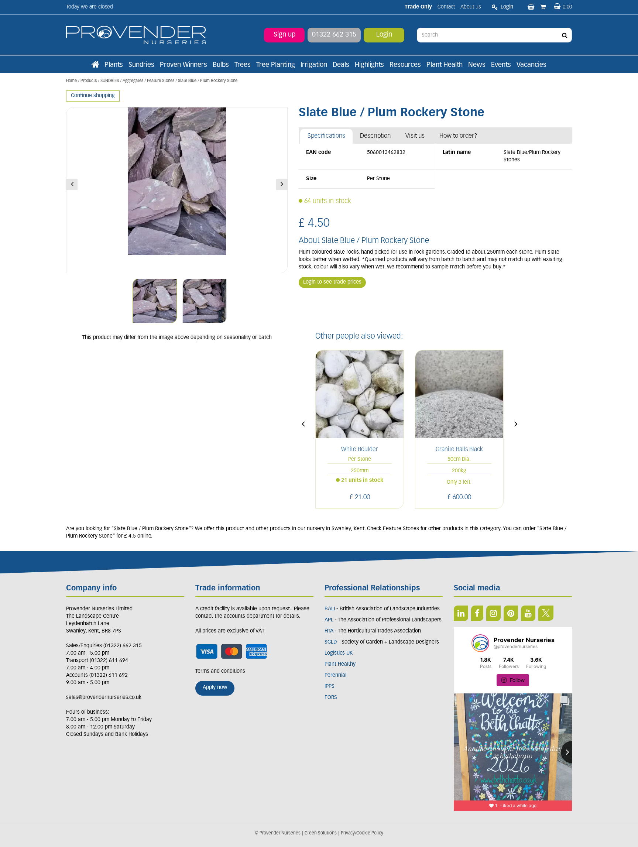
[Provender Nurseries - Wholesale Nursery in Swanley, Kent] (136, 35)
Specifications (326, 136)
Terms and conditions (220, 671)
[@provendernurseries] (480, 643)
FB (477, 613)
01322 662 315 (334, 35)
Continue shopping (93, 96)
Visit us (415, 136)
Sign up (284, 35)
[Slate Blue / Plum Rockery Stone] (176, 190)
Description (375, 136)
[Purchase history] (543, 7)
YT (528, 613)
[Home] (95, 65)
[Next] (281, 184)
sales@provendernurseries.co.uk (103, 697)
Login (384, 35)
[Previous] (72, 184)
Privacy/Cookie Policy (362, 833)
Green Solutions (321, 833)
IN (493, 613)
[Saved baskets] (531, 7)
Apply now (215, 687)
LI (461, 613)
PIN (511, 613)
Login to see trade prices (332, 282)
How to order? (458, 136)
